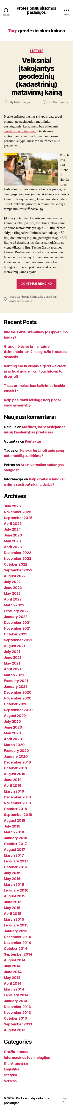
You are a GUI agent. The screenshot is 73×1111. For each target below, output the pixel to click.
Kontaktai (33, 441)
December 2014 (17, 937)
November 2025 (17, 512)
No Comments (58, 102)
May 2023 (12, 541)
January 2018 (15, 838)
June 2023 (13, 535)
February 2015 (16, 925)
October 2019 (15, 768)
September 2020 (18, 710)
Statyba (37, 50)
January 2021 (15, 687)
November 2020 (18, 698)
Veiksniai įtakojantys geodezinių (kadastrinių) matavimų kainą (36, 76)
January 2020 (16, 756)
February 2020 (16, 751)
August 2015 (14, 896)
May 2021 (12, 663)
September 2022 (18, 570)
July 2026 (12, 506)
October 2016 (15, 867)
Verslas (10, 1081)
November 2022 (17, 558)
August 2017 (14, 850)
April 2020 (13, 739)
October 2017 (15, 844)
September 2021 (18, 640)
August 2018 (14, 820)
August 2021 (14, 646)
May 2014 (12, 978)
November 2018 (17, 803)
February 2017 (16, 861)
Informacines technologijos (27, 1058)
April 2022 (12, 599)
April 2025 (13, 524)
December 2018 (17, 797)
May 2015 (12, 908)
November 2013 (17, 1012)
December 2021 (17, 622)
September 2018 (18, 815)
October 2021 (15, 634)
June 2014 (13, 972)
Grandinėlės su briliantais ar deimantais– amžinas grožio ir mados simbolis (35, 351)
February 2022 (16, 611)
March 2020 (14, 745)
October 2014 (15, 948)
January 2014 (15, 1001)
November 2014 (17, 943)
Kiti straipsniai (16, 1063)
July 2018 (12, 826)
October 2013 (15, 1018)
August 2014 (14, 960)
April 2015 (12, 914)
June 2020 (13, 727)
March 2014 (14, 989)
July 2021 (12, 652)
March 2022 (14, 605)
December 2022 (17, 553)
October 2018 (15, 809)
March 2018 (14, 832)
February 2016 (16, 890)
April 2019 (12, 785)
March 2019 (14, 791)
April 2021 (12, 669)
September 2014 (18, 954)
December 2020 (18, 692)
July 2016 (12, 873)
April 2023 (13, 547)
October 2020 (16, 704)
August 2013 (14, 1030)
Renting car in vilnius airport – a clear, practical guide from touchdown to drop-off (35, 371)
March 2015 (14, 919)
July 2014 (12, 966)
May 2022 (12, 593)
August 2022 (15, 576)
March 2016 (14, 884)
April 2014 (12, 983)
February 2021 (16, 681)
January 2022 (15, 617)
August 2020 (15, 716)
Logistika (11, 1069)
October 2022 (15, 564)
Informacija (22, 102)
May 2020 (12, 733)
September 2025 (18, 518)
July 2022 (12, 582)
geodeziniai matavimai (20, 131)
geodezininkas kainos (24, 296)
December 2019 (17, 762)
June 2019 (13, 780)
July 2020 (12, 721)
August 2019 (14, 774)
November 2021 (17, 628)
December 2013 (17, 1007)
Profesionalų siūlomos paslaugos (36, 10)
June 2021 (12, 657)
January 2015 (15, 931)
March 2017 (14, 855)
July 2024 (12, 529)
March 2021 (14, 675)
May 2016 (12, 879)
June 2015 (13, 902)
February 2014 (16, 995)
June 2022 (13, 588)
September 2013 (18, 1024)
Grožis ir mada (16, 1052)
